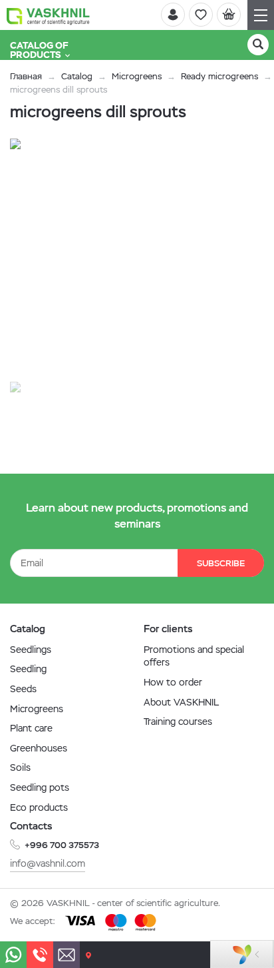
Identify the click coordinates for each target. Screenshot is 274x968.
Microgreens (137, 76)
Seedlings (30, 650)
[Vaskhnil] (48, 15)
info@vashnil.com (47, 863)
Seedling (28, 669)
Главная (26, 76)
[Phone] (40, 954)
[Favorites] (201, 15)
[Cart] (229, 15)
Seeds (23, 689)
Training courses (178, 721)
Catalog (76, 76)
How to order (173, 682)
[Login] (173, 15)
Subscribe (221, 563)
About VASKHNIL (181, 702)
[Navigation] (260, 15)
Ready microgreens (219, 76)
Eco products (39, 807)
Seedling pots (39, 787)
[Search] (258, 44)
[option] (129, 258)
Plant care (31, 728)
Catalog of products (39, 50)
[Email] (66, 954)
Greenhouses (38, 748)
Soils (20, 767)
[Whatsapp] (13, 954)
